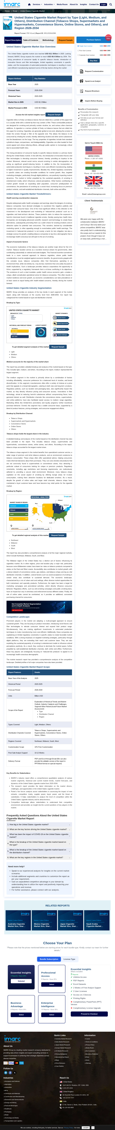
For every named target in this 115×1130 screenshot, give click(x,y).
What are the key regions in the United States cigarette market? (35, 857)
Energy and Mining (10, 1102)
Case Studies (59, 1066)
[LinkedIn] (5, 1072)
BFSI (6, 1090)
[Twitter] (14, 1072)
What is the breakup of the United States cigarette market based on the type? (36, 843)
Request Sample (54, 114)
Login (103, 4)
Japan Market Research (62, 1045)
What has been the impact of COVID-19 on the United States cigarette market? (37, 835)
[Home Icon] (29, 4)
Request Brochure (92, 91)
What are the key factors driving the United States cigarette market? (37, 829)
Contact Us (94, 4)
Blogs (57, 1060)
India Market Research (62, 1042)
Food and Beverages (11, 1105)
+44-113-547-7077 (68, 1098)
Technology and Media (12, 1118)
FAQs (87, 1057)
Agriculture (8, 1084)
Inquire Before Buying (93, 101)
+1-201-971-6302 (67, 1088)
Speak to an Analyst (93, 81)
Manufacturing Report (62, 1057)
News (87, 1060)
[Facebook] (10, 1072)
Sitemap (88, 1063)
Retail (6, 1115)
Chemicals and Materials (12, 1093)
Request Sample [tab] (66, 40)
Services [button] (37, 4)
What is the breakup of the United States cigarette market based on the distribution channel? (36, 851)
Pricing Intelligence (61, 1054)
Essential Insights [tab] (21, 974)
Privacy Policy (68, 1128)
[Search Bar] (110, 4)
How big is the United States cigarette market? (28, 824)
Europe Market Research (63, 1048)
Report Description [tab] (13, 40)
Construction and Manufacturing (14, 1096)
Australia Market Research (63, 1039)
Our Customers (90, 1051)
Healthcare (8, 1109)
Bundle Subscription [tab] (49, 959)
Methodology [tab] (48, 40)
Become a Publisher (92, 1054)
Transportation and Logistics (13, 1121)
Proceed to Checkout (89, 1014)
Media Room (62, 4)
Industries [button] (48, 4)
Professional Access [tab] (49, 975)
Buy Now (93, 61)
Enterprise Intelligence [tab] (49, 1006)
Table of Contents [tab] (30, 40)
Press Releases (60, 1063)
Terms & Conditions (92, 1042)
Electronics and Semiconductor (14, 1099)
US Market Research (61, 1051)
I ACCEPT (86, 1128)
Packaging (8, 1112)
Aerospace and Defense (12, 1081)
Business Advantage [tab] (18, 1006)
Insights (83, 4)
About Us (74, 4)
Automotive (8, 1087)
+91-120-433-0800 (68, 1107)
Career (88, 1039)
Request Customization (94, 71)
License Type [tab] (69, 959)
